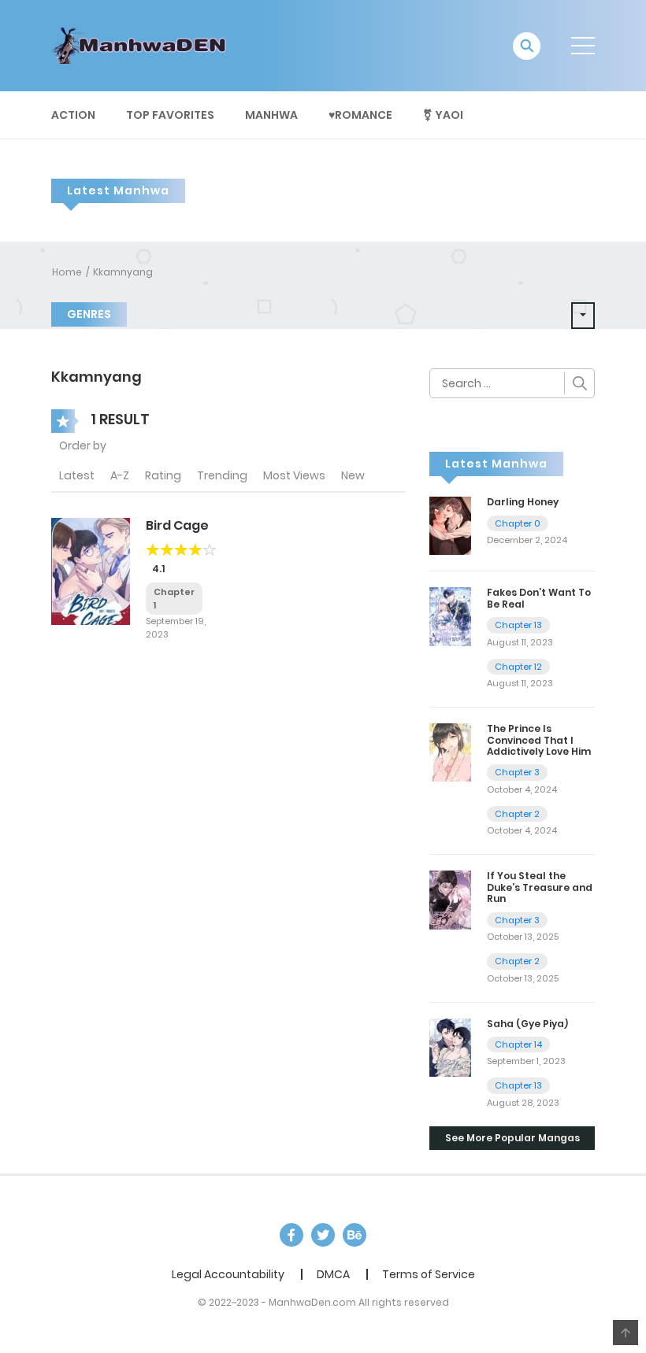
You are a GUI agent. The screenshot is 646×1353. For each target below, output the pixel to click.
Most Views (294, 475)
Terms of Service (428, 1274)
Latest (77, 475)
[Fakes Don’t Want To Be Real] (450, 615)
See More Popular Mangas (512, 1137)
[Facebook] (291, 1235)
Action (73, 115)
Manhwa (271, 115)
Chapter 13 (518, 625)
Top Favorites (170, 115)
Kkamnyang (123, 272)
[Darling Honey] (450, 525)
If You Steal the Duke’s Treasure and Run (539, 887)
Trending (222, 475)
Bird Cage (177, 525)
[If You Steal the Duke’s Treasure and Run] (450, 899)
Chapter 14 (518, 1044)
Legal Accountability (228, 1274)
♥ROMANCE (360, 115)
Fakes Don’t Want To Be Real (539, 598)
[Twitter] (323, 1235)
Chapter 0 (517, 523)
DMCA (333, 1274)
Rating (163, 475)
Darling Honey (523, 501)
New (353, 475)
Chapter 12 (518, 666)
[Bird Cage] (90, 571)
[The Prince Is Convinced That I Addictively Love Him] (450, 752)
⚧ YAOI (443, 115)
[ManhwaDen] (142, 45)
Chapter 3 (517, 772)
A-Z (119, 475)
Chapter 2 (517, 814)
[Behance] (354, 1235)
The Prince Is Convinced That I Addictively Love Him (539, 740)
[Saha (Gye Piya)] (450, 1046)
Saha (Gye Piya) (527, 1023)
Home (67, 272)
